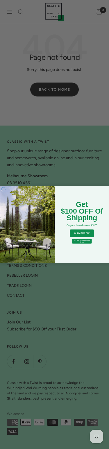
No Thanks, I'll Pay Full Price (82, 241)
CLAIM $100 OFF (82, 233)
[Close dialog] (3, 189)
